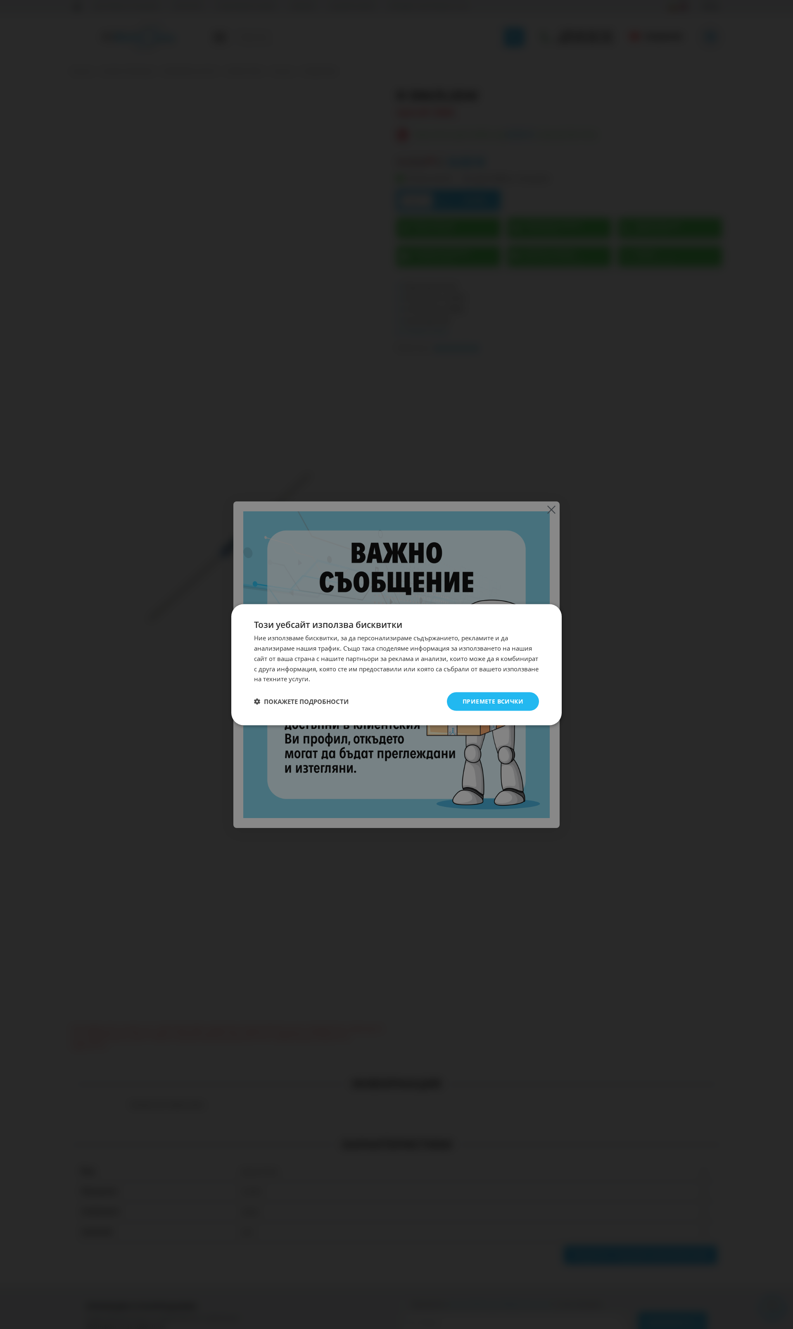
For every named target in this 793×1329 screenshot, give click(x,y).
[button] (301, 701)
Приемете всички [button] (493, 701)
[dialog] (396, 664)
